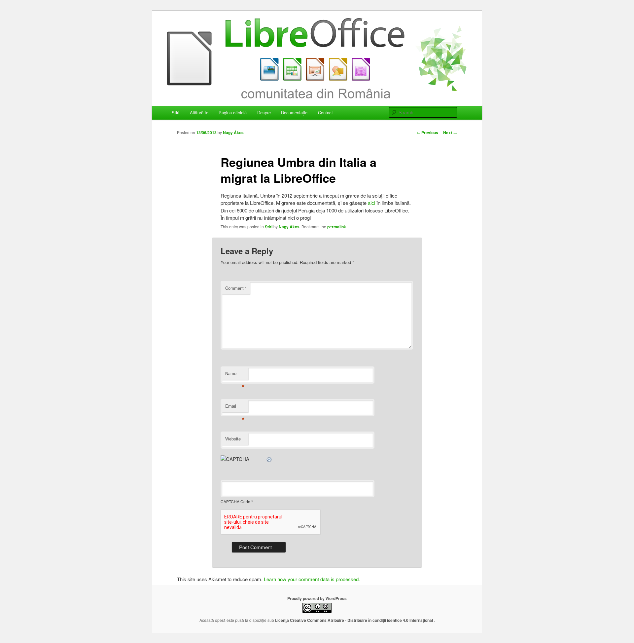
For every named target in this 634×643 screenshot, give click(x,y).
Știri (175, 112)
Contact (325, 112)
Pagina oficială (233, 112)
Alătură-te (199, 112)
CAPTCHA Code (235, 501)
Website (233, 438)
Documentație (294, 112)
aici (372, 202)
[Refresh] (269, 458)
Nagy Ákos (233, 132)
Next (450, 132)
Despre (264, 112)
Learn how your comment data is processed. (312, 579)
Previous (427, 132)
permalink (336, 227)
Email (235, 407)
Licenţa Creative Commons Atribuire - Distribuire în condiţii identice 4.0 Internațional (354, 620)
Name (235, 375)
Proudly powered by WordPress (317, 598)
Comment (236, 288)
